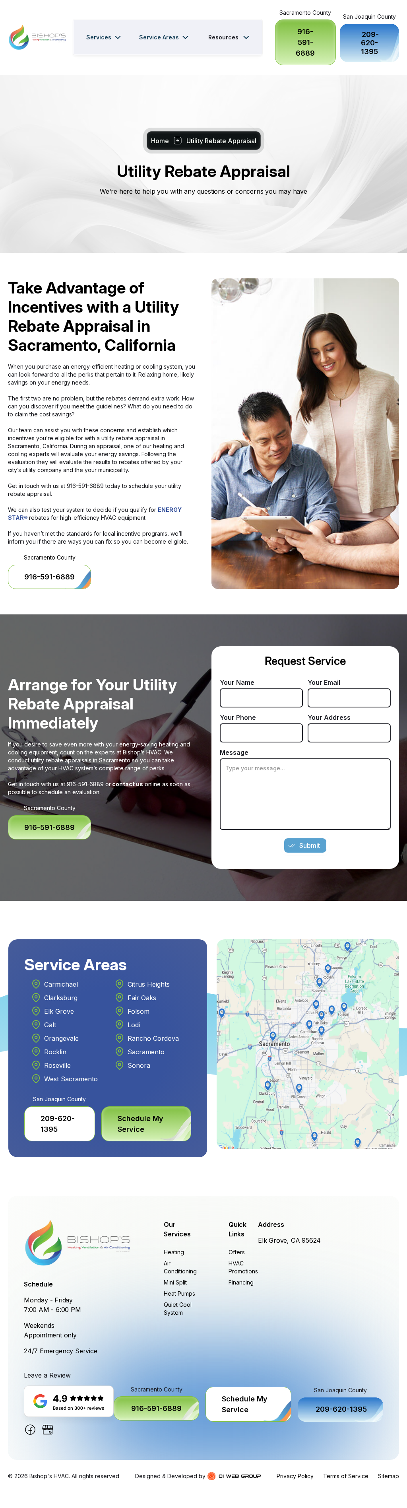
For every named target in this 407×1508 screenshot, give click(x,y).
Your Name (237, 682)
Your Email (324, 682)
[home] (37, 37)
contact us (127, 784)
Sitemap (388, 1476)
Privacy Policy (295, 1476)
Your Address (329, 717)
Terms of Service (345, 1476)
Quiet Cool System (178, 1308)
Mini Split (175, 1282)
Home (160, 141)
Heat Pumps (179, 1293)
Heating (174, 1252)
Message (234, 752)
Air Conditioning (180, 1267)
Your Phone (238, 717)
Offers (237, 1252)
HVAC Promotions (243, 1267)
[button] (103, 37)
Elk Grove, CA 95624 (289, 1240)
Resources (223, 37)
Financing (241, 1282)
